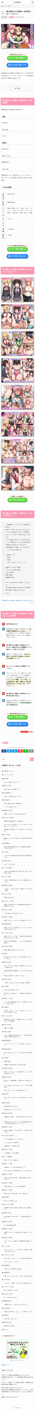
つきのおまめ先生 (9, 1135)
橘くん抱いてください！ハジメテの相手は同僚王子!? (18, 1258)
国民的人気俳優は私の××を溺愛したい (14, 821)
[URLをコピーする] (31, 751)
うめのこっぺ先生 (9, 901)
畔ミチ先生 (7, 834)
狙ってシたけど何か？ (10, 864)
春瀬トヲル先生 (8, 1221)
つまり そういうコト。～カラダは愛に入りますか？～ (17, 1044)
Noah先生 (6, 1197)
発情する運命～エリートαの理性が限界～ (15, 1186)
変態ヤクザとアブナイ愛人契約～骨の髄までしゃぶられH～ (18, 1233)
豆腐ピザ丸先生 (8, 1068)
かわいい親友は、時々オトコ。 (12, 782)
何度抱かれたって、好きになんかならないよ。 (16, 1304)
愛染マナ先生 (7, 785)
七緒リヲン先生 (8, 1183)
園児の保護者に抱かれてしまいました (14, 950)
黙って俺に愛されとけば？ (11, 1290)
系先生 (5, 953)
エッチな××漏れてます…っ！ (12, 806)
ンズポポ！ (17, 2)
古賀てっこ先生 (8, 998)
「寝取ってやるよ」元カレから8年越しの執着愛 (16, 982)
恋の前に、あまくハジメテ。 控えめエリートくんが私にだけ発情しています (17, 1011)
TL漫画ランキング (9, 771)
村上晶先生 (7, 1308)
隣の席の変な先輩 (9, 897)
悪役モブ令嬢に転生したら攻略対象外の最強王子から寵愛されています (18, 905)
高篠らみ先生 (7, 1077)
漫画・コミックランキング (17, 1360)
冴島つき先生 (7, 1031)
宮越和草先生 (7, 1301)
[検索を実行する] (32, 759)
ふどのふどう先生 (9, 1255)
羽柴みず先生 (7, 1213)
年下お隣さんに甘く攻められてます (13, 913)
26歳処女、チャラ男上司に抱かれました (14, 1167)
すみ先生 (6, 1057)
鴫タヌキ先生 (7, 1024)
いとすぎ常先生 (8, 868)
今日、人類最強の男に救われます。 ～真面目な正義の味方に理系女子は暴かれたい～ (17, 1036)
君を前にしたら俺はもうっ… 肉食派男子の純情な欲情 (17, 994)
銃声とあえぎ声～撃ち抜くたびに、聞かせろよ (16, 1193)
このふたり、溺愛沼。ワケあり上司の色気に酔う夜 (17, 1283)
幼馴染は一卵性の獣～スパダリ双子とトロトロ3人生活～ (18, 830)
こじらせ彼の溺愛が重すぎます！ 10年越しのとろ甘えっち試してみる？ (18, 1002)
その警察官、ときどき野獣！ (11, 1153)
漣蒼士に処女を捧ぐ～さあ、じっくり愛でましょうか (18, 1311)
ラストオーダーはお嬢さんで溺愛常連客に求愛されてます (18, 1241)
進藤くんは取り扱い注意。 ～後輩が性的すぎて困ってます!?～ (17, 1178)
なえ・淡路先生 (8, 1156)
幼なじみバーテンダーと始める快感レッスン (16, 1090)
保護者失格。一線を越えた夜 (11, 1146)
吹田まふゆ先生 (8, 1237)
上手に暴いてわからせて (10, 1318)
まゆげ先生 (7, 1279)
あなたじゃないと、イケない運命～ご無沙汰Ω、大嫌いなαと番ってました (18, 1250)
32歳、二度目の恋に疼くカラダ (12, 796)
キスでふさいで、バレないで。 (12, 1261)
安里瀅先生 (7, 843)
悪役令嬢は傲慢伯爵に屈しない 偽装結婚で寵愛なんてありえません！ (17, 847)
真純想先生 (7, 1272)
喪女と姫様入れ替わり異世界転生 (13, 803)
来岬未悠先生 (7, 924)
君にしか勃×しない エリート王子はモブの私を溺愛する (18, 1053)
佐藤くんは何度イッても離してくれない (14, 975)
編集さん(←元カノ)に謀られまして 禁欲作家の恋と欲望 (18, 839)
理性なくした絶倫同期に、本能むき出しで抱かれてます (18, 1081)
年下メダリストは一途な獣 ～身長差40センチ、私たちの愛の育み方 (18, 966)
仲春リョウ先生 (8, 1163)
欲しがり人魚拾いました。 (11, 1200)
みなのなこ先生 (8, 1294)
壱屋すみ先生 (7, 860)
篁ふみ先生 (7, 1102)
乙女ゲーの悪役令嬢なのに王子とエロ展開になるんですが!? (18, 880)
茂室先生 (6, 1315)
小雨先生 (6, 1007)
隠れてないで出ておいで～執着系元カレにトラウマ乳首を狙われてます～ (18, 1072)
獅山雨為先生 (7, 1040)
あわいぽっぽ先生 (9, 817)
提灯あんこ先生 (8, 1127)
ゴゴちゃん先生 (8, 1016)
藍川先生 (6, 778)
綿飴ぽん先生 (7, 1322)
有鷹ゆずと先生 (8, 810)
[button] (3, 751)
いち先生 (6, 852)
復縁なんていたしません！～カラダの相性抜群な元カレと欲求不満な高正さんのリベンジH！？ (18, 1122)
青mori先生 (7, 800)
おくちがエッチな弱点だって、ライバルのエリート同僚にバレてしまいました (18, 825)
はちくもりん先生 (9, 1204)
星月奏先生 (7, 1265)
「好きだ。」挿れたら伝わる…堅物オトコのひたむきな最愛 (18, 889)
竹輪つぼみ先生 (8, 1113)
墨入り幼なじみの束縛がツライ (12, 789)
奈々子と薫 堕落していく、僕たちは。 (14, 1139)
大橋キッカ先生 (8, 917)
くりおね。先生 (8, 932)
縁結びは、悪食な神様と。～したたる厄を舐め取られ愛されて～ (18, 942)
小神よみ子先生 (8, 946)
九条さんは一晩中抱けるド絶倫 (12, 1269)
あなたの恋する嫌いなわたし (11, 990)
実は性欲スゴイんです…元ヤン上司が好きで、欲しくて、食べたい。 (18, 957)
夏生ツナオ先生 (8, 1174)
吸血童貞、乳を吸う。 (10, 1326)
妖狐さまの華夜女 (9, 1028)
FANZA (11, 17)
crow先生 (6, 986)
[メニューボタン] (2, 2)
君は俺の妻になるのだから (11, 1106)
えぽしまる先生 (8, 909)
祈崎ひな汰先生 (8, 885)
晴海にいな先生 (8, 1228)
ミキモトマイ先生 (9, 1286)
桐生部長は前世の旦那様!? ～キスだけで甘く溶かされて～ (18, 971)
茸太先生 (6, 1094)
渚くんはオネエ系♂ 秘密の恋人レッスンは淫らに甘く (18, 1170)
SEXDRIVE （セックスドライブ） (13, 1109)
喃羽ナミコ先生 (8, 1190)
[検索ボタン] (32, 2)
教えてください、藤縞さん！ (11, 1160)
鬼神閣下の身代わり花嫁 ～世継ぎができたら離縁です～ (17, 1208)
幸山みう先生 (7, 979)
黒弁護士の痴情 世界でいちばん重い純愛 (15, 1064)
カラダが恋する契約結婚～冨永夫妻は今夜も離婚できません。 (18, 856)
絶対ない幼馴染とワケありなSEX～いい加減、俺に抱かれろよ (18, 1131)
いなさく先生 (7, 876)
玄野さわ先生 (7, 962)
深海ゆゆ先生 (7, 1049)
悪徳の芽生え (7, 1061)
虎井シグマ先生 (8, 1149)
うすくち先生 (7, 894)
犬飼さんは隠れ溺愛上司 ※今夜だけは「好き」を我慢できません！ (17, 872)
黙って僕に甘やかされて (10, 1297)
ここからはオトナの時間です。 (12, 1142)
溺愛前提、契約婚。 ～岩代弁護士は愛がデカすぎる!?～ (18, 1117)
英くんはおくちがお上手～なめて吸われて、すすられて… (18, 1098)
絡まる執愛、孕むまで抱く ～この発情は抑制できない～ (17, 1217)
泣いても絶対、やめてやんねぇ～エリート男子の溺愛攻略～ (18, 1086)
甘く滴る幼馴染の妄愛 (10, 1225)
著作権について (5, 1365)
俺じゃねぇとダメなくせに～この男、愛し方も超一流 (18, 1276)
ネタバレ (6, 1329)
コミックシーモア (9, 775)
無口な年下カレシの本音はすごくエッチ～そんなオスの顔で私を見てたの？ (18, 928)
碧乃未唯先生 (7, 793)
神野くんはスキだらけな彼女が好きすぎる (15, 814)
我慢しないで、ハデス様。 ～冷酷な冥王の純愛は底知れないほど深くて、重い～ (17, 937)
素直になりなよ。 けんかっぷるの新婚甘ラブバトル (17, 920)
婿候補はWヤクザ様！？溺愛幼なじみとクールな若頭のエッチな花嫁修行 (18, 1020)
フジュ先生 (7, 1246)
